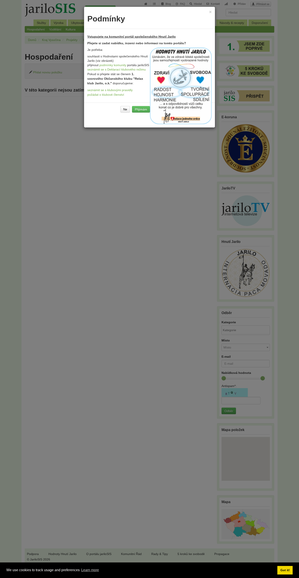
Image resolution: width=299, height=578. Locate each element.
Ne (125, 109)
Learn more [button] (90, 570)
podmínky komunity (112, 65)
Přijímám (141, 109)
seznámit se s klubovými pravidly (110, 90)
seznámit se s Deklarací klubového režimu (116, 69)
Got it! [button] (285, 570)
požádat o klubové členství (105, 94)
